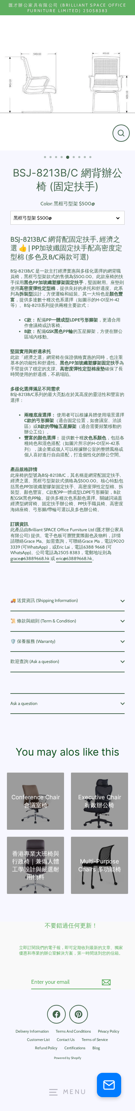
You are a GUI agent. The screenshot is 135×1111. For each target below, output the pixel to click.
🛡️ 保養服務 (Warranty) (32, 641)
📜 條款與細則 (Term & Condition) (43, 620)
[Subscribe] (105, 982)
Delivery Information (32, 1031)
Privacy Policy (108, 1031)
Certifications (75, 1047)
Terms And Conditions (73, 1031)
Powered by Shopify (67, 1058)
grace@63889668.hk (30, 558)
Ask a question (23, 703)
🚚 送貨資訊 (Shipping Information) (44, 600)
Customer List (38, 1039)
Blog (96, 1047)
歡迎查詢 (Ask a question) (34, 661)
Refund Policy (46, 1047)
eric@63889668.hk (74, 558)
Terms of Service (95, 1039)
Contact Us (66, 1039)
